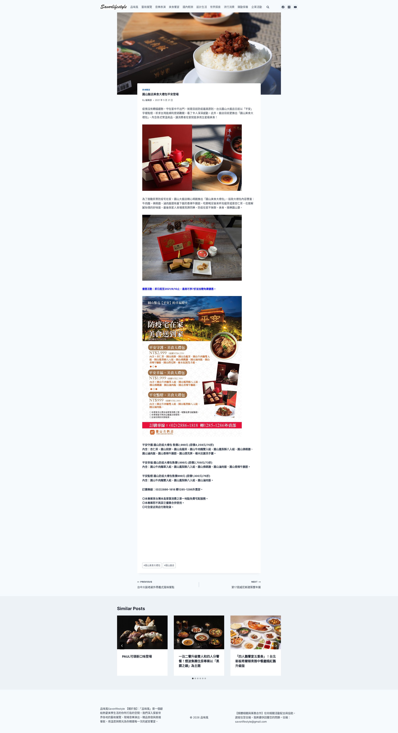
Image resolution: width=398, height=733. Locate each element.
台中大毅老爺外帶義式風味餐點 (155, 585)
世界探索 (215, 7)
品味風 (134, 7)
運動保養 (243, 7)
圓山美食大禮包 (152, 565)
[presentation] (142, 632)
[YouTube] (295, 7)
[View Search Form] (268, 7)
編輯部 (148, 100)
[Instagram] (289, 7)
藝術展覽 (146, 7)
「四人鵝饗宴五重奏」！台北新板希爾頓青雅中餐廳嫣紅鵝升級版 (255, 661)
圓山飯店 (169, 565)
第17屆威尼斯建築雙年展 (246, 585)
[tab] (193, 678)
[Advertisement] (199, 536)
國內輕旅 (188, 7)
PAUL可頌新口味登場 (137, 656)
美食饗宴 (174, 7)
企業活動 (256, 7)
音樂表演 (160, 7)
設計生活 (201, 7)
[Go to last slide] (122, 645)
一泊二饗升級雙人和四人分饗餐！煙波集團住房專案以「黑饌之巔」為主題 (199, 661)
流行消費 (229, 7)
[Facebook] (283, 7)
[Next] (275, 645)
